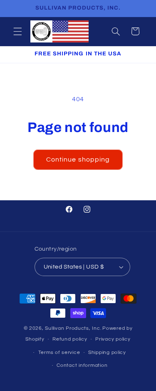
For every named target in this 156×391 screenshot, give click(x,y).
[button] (17, 31)
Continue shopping (78, 159)
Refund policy (69, 339)
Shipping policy (107, 352)
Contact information (82, 365)
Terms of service (59, 352)
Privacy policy (112, 339)
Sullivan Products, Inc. (73, 328)
